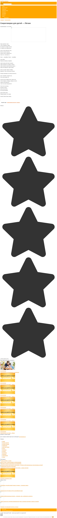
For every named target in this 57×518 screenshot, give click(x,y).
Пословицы (4, 13)
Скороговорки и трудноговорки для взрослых (9, 372)
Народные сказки (5, 10)
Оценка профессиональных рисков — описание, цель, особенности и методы (16, 496)
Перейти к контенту (4, 1)
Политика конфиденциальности (7, 510)
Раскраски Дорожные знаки (6, 478)
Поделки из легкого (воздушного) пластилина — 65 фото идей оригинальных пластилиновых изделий (21, 465)
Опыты (3, 448)
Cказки (3, 6)
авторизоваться (22, 436)
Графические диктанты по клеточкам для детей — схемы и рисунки (14, 467)
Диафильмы (4, 9)
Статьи (3, 16)
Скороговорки (6, 17)
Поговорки (4, 449)
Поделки (4, 451)
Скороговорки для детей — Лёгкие (7, 384)
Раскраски (4, 14)
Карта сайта (4, 509)
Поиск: (1, 3)
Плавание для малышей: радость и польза (9, 506)
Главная (2, 19)
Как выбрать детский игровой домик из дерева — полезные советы (14, 485)
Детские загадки (4, 7)
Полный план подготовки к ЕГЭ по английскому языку (11, 490)
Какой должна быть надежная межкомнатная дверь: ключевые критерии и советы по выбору (19, 501)
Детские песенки (5, 444)
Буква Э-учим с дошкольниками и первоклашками (10, 462)
